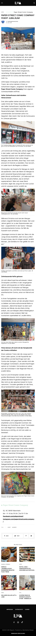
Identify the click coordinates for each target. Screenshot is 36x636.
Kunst (9, 527)
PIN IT (18, 133)
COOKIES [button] (27, 609)
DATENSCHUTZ (19, 609)
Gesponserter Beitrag (13, 21)
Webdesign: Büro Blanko (18, 633)
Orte (2, 12)
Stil (20, 592)
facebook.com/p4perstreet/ (13, 516)
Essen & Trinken (5, 564)
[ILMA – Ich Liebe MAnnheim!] (18, 3)
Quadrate (14, 527)
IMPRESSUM (10, 609)
